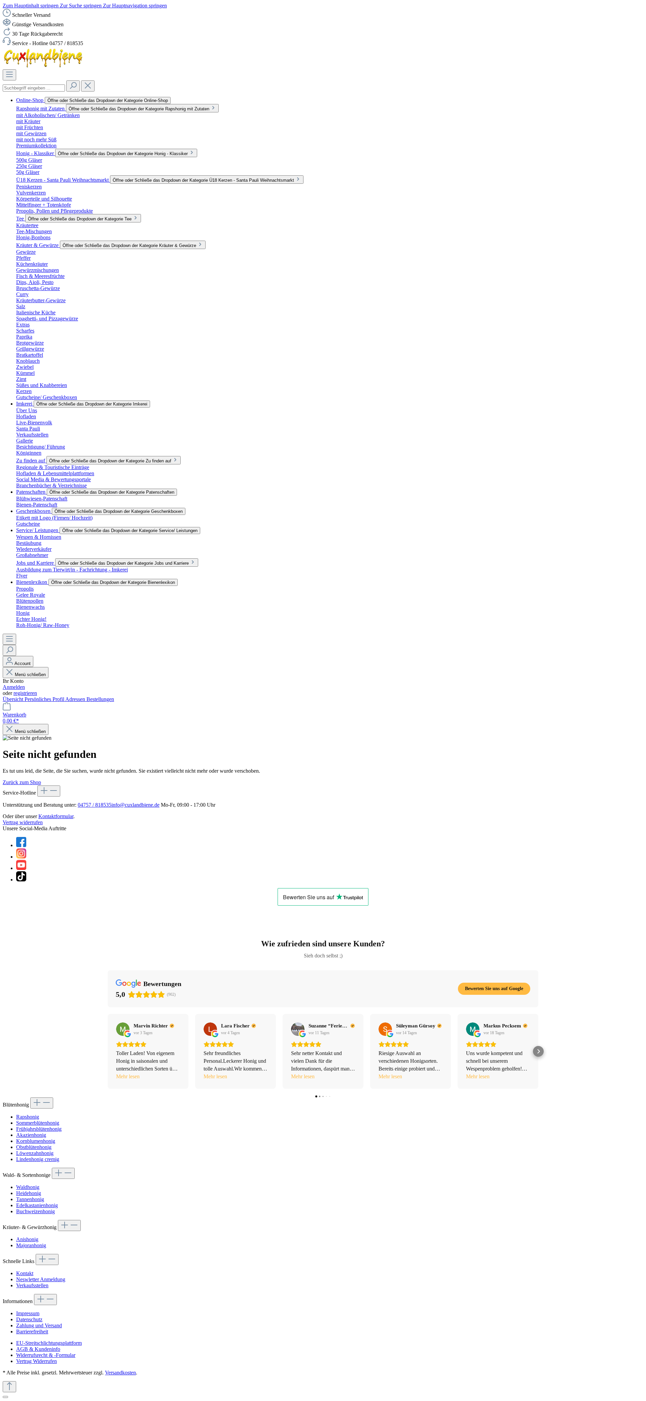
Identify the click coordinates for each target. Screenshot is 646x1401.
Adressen (75, 699)
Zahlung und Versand (39, 1325)
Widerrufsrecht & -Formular (45, 1355)
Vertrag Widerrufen (36, 1361)
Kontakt (24, 1273)
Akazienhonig (31, 1135)
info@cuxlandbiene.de (135, 805)
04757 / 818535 (94, 805)
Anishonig (27, 1239)
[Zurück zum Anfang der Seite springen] (9, 1386)
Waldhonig (27, 1187)
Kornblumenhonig (35, 1141)
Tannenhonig (30, 1199)
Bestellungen (100, 699)
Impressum (27, 1313)
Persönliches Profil (45, 699)
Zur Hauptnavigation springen (135, 5)
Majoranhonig (31, 1245)
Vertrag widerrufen (23, 822)
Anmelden (14, 687)
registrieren (25, 693)
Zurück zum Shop (22, 782)
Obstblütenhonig (33, 1147)
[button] (107, 1051)
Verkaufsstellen (32, 1285)
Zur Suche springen (81, 5)
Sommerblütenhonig (37, 1123)
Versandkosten (120, 1372)
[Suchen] (73, 86)
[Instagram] (21, 857)
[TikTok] (21, 879)
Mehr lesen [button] (128, 1076)
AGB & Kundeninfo (38, 1349)
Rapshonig (27, 1117)
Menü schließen (30, 674)
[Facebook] (21, 845)
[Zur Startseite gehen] (44, 66)
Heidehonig (28, 1193)
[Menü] (9, 74)
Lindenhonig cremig (37, 1159)
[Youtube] (21, 868)
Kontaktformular (55, 816)
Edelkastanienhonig (37, 1205)
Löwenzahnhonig (34, 1153)
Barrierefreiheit (32, 1331)
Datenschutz (29, 1319)
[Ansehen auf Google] (123, 1029)
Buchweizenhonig (35, 1211)
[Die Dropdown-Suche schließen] (88, 86)
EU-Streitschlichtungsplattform (49, 1343)
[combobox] (34, 88)
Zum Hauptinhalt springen (31, 5)
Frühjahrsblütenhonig (39, 1129)
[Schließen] (5, 1397)
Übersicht (14, 699)
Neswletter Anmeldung (40, 1279)
